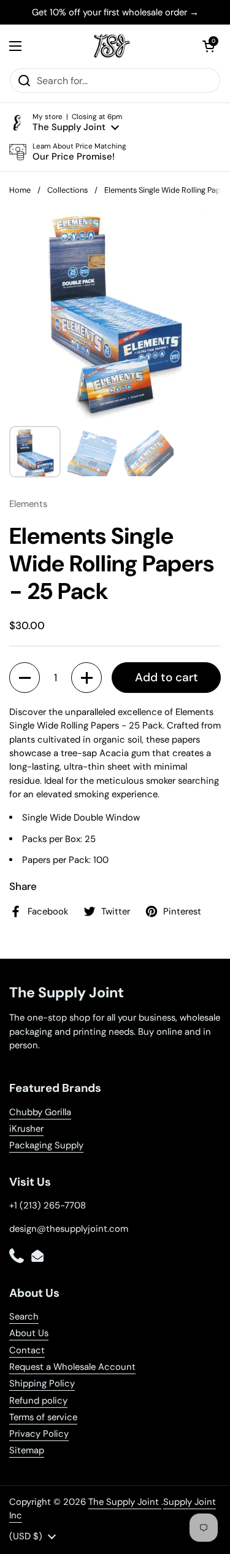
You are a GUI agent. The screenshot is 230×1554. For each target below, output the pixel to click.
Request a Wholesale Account (72, 1367)
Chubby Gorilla (40, 1112)
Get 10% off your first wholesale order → (115, 12)
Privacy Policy (39, 1434)
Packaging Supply (46, 1145)
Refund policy (38, 1400)
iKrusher (26, 1129)
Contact (27, 1350)
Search (24, 1316)
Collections (67, 190)
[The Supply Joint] (112, 46)
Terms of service (43, 1417)
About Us (28, 1333)
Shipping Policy (42, 1383)
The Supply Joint (124, 1502)
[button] (208, 46)
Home (20, 190)
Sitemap (26, 1450)
